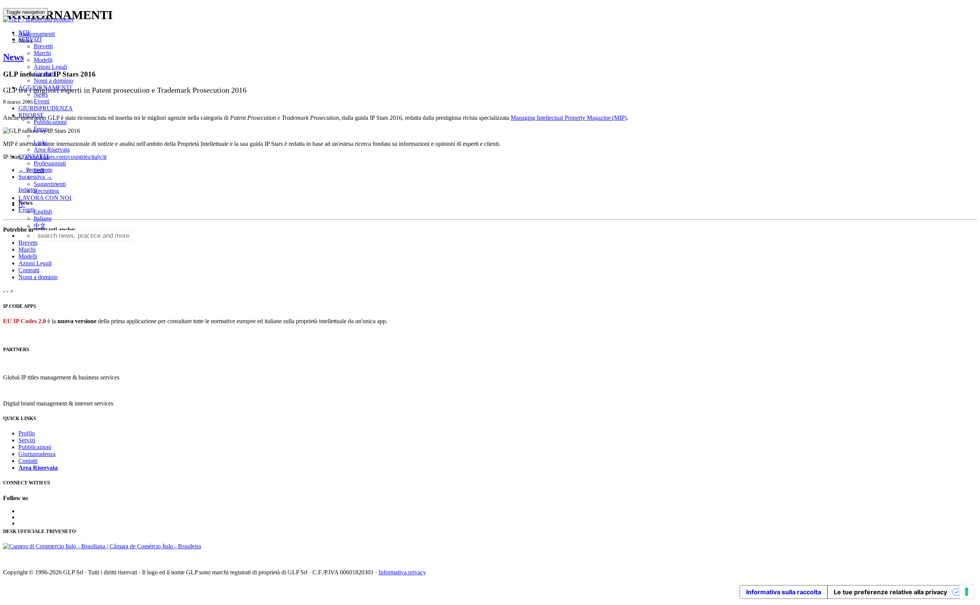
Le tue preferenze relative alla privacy (890, 592)
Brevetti (43, 46)
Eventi (41, 101)
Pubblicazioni (50, 122)
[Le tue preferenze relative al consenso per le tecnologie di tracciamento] (966, 591)
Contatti (28, 461)
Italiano (43, 218)
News (41, 94)
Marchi (42, 53)
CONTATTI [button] (33, 156)
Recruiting (46, 191)
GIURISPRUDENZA (45, 108)
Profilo (26, 433)
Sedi (39, 170)
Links (40, 142)
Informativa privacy (402, 572)
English (43, 211)
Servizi (26, 440)
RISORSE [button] (31, 115)
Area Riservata (52, 149)
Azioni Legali (50, 67)
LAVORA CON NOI (44, 198)
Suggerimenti (50, 184)
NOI (23, 32)
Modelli (43, 60)
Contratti (44, 73)
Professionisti (50, 163)
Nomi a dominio (53, 80)
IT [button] (22, 204)
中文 (40, 225)
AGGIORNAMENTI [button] (45, 87)
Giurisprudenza (37, 454)
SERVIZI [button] (30, 39)
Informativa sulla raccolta (783, 592)
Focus (41, 129)
